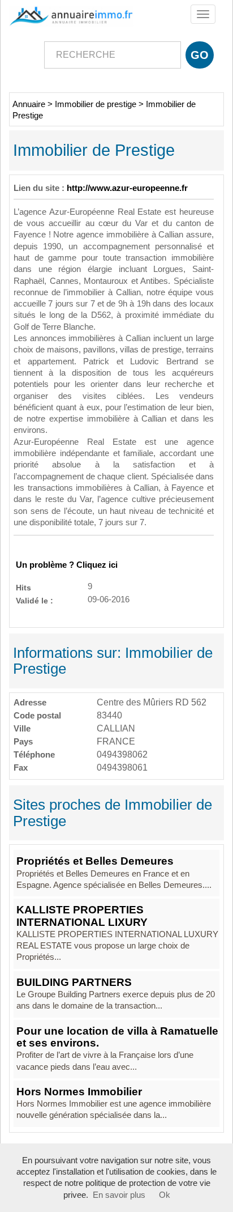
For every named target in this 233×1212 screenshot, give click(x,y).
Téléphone (34, 754)
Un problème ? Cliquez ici (67, 564)
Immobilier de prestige (95, 104)
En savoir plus (119, 1195)
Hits (23, 587)
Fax (21, 767)
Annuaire (28, 104)
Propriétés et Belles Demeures (95, 861)
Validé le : (34, 600)
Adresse (30, 702)
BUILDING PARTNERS (74, 982)
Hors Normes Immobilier (79, 1092)
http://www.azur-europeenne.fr (127, 188)
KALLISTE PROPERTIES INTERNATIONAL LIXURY (82, 916)
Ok (164, 1195)
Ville (22, 728)
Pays (23, 741)
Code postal (37, 715)
